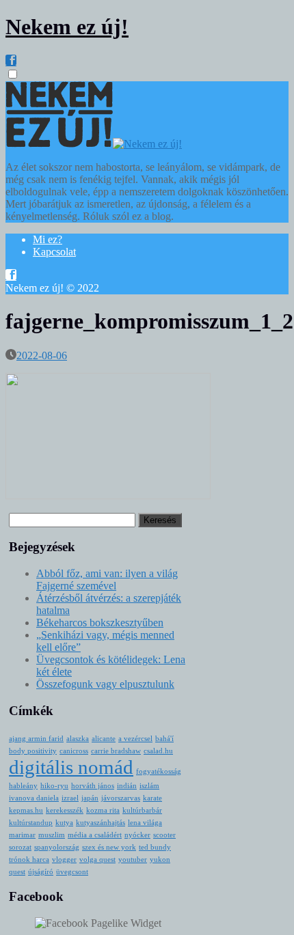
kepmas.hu (26, 810)
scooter (164, 835)
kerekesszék (64, 810)
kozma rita (103, 810)
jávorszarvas (120, 798)
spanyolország (56, 847)
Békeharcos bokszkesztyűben (99, 622)
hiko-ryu (54, 786)
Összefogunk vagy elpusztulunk (105, 684)
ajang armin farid (36, 738)
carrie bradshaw (116, 751)
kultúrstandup (31, 822)
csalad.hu (158, 751)
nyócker (137, 835)
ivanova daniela (34, 798)
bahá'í (164, 738)
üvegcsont (72, 872)
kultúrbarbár (142, 810)
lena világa (145, 822)
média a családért (95, 835)
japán (89, 798)
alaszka (77, 738)
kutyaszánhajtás (100, 822)
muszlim (51, 835)
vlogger (64, 859)
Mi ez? (47, 239)
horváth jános (92, 786)
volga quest (97, 859)
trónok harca (29, 859)
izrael (70, 798)
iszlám (149, 786)
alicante (104, 738)
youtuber (132, 859)
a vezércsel (135, 738)
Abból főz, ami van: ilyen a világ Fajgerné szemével (107, 579)
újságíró (40, 872)
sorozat (20, 847)
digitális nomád (71, 767)
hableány (23, 786)
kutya (64, 822)
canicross (73, 751)
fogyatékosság (158, 771)
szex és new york (109, 847)
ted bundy (155, 847)
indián (127, 786)
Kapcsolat (54, 251)
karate (152, 798)
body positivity (33, 751)
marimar (22, 835)
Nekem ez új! (67, 26)
